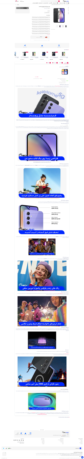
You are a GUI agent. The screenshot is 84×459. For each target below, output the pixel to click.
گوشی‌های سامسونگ (67, 353)
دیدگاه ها (48, 62)
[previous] (68, 54)
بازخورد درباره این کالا (53, 29)
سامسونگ (62, 4)
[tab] (66, 62)
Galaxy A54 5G (33, 412)
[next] (15, 54)
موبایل (64, 4)
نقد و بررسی (65, 62)
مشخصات (60, 62)
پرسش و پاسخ (54, 62)
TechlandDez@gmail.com (63, 436)
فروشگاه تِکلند (67, 4)
